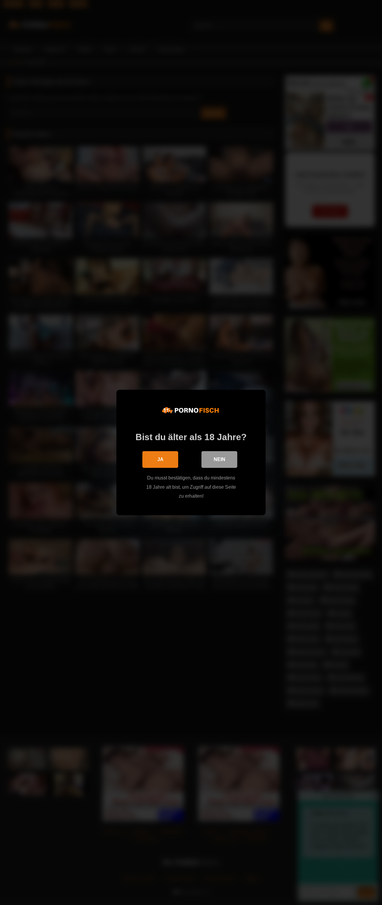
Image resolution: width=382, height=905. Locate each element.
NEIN (219, 459)
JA (160, 459)
